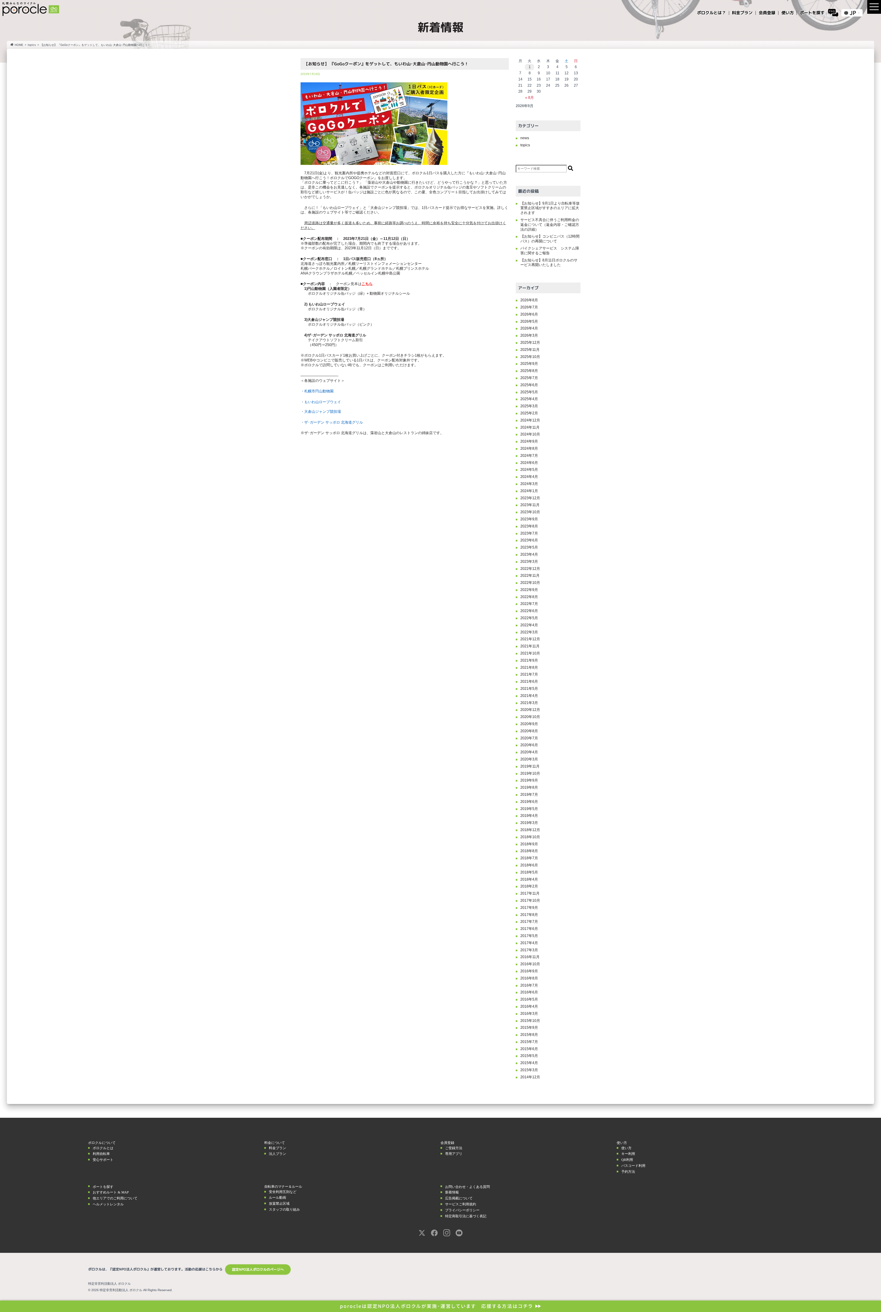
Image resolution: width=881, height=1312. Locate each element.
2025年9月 (529, 364)
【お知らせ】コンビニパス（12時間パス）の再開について (550, 238)
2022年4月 (529, 625)
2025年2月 (529, 413)
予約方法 (628, 1171)
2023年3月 (529, 561)
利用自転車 (101, 1154)
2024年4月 (529, 477)
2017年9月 (529, 908)
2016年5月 (529, 999)
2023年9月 (529, 519)
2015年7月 (529, 1042)
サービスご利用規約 (460, 1204)
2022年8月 (529, 597)
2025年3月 (529, 406)
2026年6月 (529, 314)
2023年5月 (529, 547)
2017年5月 (529, 936)
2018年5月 (529, 872)
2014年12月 (530, 1077)
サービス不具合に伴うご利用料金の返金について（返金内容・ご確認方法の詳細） (549, 224)
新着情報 (452, 1192)
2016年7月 (529, 985)
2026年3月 (529, 335)
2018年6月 (529, 865)
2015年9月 (529, 1027)
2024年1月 (529, 491)
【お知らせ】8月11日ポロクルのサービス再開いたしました (548, 262)
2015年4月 (529, 1063)
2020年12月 (530, 710)
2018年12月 (530, 830)
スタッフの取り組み (284, 1209)
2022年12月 (530, 569)
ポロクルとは (103, 1148)
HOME (19, 45)
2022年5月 (529, 618)
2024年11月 (530, 427)
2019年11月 (530, 766)
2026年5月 (529, 321)
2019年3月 (529, 823)
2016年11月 (530, 957)
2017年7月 (529, 922)
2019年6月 (529, 802)
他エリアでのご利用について (115, 1198)
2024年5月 (529, 470)
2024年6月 (529, 463)
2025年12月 (530, 342)
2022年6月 (529, 611)
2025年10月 (530, 357)
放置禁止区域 (279, 1203)
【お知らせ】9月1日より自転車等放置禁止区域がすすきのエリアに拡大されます (550, 208)
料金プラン (277, 1148)
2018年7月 (529, 858)
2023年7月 (529, 533)
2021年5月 (529, 689)
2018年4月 (529, 879)
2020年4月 (529, 752)
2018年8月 (529, 851)
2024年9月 (529, 441)
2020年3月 (529, 759)
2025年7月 (529, 378)
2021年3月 (529, 703)
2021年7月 (529, 674)
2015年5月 (529, 1056)
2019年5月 (529, 809)
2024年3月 (529, 484)
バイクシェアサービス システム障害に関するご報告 (549, 250)
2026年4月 (529, 328)
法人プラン (277, 1154)
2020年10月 (530, 717)
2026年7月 (529, 307)
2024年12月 (530, 420)
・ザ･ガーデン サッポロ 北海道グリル (332, 422)
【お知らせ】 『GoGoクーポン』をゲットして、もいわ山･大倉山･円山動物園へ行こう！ (386, 64)
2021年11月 (530, 646)
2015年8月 (529, 1035)
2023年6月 (529, 540)
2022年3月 (529, 632)
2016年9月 (529, 971)
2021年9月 (529, 660)
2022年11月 (530, 575)
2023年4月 (529, 554)
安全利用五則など (282, 1192)
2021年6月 (529, 681)
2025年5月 (529, 392)
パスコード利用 (633, 1166)
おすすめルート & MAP (111, 1192)
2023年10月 (530, 512)
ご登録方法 (453, 1148)
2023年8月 (529, 526)
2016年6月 (529, 992)
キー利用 (628, 1154)
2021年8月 (529, 667)
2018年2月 (529, 886)
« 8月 (529, 98)
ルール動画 (277, 1197)
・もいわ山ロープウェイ (321, 402)
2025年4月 (529, 399)
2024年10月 (530, 434)
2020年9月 (529, 724)
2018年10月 (530, 837)
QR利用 (627, 1160)
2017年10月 (530, 900)
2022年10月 (530, 583)
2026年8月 (529, 300)
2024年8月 (529, 448)
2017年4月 (529, 943)
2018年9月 (529, 844)
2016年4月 (529, 1006)
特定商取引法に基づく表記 (465, 1216)
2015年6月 (529, 1049)
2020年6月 (529, 745)
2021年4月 (529, 696)
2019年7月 (529, 794)
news (524, 138)
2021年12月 (530, 639)
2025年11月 (530, 350)
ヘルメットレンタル (108, 1204)
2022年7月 (529, 604)
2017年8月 (529, 915)
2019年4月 (529, 816)
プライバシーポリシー (462, 1210)
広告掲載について (459, 1198)
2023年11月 (530, 505)
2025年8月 (529, 371)
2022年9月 (529, 590)
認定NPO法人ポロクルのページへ (258, 1269)
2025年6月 (529, 385)
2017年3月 (529, 950)
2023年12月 (530, 498)
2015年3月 (529, 1070)
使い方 (626, 1148)
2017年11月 (530, 893)
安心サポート (103, 1160)
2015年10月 (530, 1021)
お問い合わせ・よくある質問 (467, 1187)
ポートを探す (103, 1187)
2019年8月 (529, 787)
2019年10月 (530, 773)
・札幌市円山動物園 (317, 391)
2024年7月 (529, 456)
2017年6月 (529, 929)
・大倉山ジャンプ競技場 (321, 411)
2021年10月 (530, 653)
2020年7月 (529, 738)
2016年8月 (529, 978)
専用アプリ (453, 1154)
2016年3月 (529, 1013)
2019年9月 (529, 780)
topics (32, 45)
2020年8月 (529, 731)
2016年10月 (530, 964)
